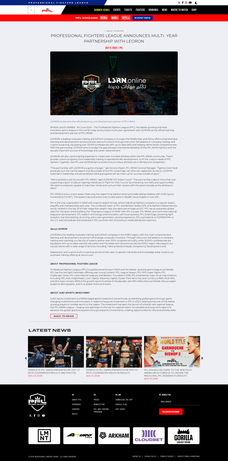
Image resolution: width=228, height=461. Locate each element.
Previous (26, 358)
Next (202, 358)
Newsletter (99, 404)
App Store (120, 409)
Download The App (124, 399)
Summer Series (102, 9)
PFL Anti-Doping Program (101, 410)
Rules (74, 414)
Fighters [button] (140, 9)
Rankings (153, 9)
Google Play (121, 404)
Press (96, 399)
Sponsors (76, 404)
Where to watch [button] (179, 9)
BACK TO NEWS (64, 316)
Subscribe (170, 411)
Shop (194, 9)
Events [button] (116, 9)
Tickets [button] (128, 9)
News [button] (164, 9)
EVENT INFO (142, 18)
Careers (76, 409)
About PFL (76, 399)
